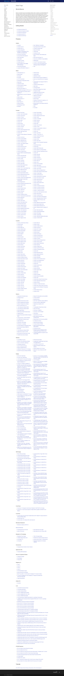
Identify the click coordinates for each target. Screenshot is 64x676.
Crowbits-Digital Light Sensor (38, 254)
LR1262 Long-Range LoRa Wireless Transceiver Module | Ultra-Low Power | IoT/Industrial (32, 618)
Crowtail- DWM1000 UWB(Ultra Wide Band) (41, 216)
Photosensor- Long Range (21, 323)
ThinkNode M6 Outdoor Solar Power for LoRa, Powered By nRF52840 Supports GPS (31, 638)
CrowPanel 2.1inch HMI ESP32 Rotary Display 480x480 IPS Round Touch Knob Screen (40, 482)
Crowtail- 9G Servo (20, 216)
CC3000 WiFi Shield (20, 83)
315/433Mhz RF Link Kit (21, 339)
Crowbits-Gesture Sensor (38, 265)
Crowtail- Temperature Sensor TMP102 (40, 198)
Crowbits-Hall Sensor (20, 260)
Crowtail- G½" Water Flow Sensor (39, 187)
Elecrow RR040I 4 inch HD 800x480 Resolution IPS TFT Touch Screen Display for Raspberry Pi (24, 437)
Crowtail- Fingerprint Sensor (21, 205)
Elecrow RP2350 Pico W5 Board (22, 572)
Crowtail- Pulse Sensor (21, 149)
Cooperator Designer (20, 556)
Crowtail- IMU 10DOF (37, 140)
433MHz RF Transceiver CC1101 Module (24, 349)
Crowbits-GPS (36, 272)
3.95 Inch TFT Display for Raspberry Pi (23, 363)
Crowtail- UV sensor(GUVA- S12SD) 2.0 (40, 128)
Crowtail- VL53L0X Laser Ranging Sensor (24, 177)
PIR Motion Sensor (20, 297)
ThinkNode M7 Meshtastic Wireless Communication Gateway (27, 640)
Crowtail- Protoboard (20, 160)
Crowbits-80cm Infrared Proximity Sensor (40, 279)
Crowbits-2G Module (37, 274)
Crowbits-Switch (20, 252)
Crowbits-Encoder (36, 232)
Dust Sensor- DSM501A (37, 310)
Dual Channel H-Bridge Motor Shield (23, 80)
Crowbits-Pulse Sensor (37, 233)
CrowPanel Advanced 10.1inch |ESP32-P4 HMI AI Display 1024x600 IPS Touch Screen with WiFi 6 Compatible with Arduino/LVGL (41, 502)
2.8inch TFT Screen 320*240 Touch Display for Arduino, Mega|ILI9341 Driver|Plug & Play (41, 424)
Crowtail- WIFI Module (37, 213)
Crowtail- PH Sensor (37, 129)
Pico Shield (35, 107)
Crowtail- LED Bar (20, 158)
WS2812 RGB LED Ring (21, 392)
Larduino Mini (36, 51)
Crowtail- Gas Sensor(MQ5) (21, 206)
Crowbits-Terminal (20, 271)
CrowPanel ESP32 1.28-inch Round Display (24, 485)
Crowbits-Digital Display (38, 269)
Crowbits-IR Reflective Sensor (22, 257)
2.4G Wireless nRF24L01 (21, 344)
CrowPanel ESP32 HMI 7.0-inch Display (23, 471)
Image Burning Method (21, 578)
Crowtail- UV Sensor (20, 117)
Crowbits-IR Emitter (20, 290)
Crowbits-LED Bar (36, 224)
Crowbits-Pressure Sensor (21, 266)
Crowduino (19, 45)
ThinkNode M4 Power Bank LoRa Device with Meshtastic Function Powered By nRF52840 (32, 632)
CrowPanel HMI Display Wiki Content (23, 455)
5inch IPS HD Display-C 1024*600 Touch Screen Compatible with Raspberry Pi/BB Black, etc (40, 436)
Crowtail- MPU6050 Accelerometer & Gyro (24, 183)
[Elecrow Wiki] (7, 1)
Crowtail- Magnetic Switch (21, 217)
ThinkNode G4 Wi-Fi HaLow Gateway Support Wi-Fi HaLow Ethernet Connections (30, 625)
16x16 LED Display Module (21, 429)
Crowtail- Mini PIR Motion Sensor (22, 172)
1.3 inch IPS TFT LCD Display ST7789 (23, 379)
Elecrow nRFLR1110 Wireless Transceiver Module (25, 603)
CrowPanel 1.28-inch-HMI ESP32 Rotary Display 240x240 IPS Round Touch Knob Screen (40, 474)
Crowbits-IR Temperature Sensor (39, 249)
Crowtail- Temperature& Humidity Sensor (24, 195)
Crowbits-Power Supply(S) (21, 277)
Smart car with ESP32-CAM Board (22, 342)
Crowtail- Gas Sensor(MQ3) (38, 163)
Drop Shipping (19, 558)
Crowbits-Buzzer (20, 224)
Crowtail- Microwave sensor (22, 146)
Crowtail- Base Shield (20, 112)
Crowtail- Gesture (36, 184)
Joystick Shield (36, 74)
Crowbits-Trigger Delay (21, 280)
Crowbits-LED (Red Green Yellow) (22, 222)
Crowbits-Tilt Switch (20, 249)
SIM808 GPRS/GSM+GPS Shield (39, 92)
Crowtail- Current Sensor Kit (38, 174)
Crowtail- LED (19, 121)
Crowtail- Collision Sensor (21, 214)
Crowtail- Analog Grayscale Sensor (39, 115)
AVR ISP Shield (36, 98)
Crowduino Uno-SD (20, 46)
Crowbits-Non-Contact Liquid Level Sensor (41, 285)
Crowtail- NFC (36, 131)
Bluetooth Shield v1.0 (20, 98)
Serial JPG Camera (37, 308)
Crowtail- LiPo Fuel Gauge (21, 171)
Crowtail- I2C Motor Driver (21, 157)
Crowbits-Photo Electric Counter (22, 258)
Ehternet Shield (19, 74)
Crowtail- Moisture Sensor (21, 188)
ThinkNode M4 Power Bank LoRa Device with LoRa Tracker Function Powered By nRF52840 (32, 634)
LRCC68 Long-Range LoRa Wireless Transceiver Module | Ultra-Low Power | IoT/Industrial (32, 619)
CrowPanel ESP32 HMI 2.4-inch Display (23, 464)
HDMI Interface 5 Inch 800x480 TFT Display (24, 394)
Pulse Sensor (36, 313)
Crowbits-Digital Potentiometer (39, 243)
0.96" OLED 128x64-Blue (21, 355)
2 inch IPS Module (37, 359)
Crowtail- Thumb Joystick (21, 118)
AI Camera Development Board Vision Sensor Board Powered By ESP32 (29, 654)
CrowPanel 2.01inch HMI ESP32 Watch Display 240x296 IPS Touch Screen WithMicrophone (40, 486)
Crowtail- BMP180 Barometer (38, 148)
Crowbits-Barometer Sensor (38, 252)
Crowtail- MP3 (36, 123)
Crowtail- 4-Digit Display (38, 173)
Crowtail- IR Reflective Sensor (22, 194)
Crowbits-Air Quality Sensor (38, 235)
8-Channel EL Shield (37, 90)
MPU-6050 (19, 328)
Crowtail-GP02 (36, 146)
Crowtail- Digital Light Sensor (22, 131)
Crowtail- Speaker (36, 121)
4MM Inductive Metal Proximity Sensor (23, 311)
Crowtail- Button (20, 120)
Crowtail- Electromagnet (37, 112)
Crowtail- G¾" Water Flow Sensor (39, 188)
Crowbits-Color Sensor (37, 261)
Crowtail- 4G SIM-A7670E (38, 217)
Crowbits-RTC (36, 263)
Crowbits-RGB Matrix (37, 257)
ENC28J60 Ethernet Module (38, 322)
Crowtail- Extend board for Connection (40, 176)
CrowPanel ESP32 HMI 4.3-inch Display (23, 468)
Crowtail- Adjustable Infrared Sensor (23, 208)
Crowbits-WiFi (36, 271)
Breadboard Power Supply (21, 536)
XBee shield (36, 86)
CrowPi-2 (18, 566)
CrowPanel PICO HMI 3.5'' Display (22, 482)
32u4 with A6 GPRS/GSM (21, 66)
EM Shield (19, 106)
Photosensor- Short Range (21, 322)
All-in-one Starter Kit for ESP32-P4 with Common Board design (27, 653)
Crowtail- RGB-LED (37, 160)
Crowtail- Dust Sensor (21, 137)
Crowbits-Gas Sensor (37, 230)
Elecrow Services (19, 527)
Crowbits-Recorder (20, 236)
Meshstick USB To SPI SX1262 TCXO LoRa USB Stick (26, 643)
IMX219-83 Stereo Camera (38, 101)
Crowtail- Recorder (37, 120)
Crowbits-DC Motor (20, 232)
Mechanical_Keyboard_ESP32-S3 (22, 524)
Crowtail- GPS (19, 132)
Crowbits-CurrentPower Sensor (39, 247)
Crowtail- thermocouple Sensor (39, 182)
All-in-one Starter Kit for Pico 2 (22, 649)
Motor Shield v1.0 (20, 101)
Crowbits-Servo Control (21, 268)
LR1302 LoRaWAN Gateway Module (23, 592)
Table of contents (52, 5)
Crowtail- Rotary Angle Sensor (22, 202)
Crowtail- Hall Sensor (20, 191)
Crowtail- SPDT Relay (20, 161)
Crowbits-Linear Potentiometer (22, 269)
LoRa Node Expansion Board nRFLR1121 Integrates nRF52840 (27, 609)
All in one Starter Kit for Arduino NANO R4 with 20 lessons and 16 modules (29, 660)
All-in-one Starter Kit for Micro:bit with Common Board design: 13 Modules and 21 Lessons (32, 651)
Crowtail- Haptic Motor (21, 166)
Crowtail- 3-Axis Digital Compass (22, 143)
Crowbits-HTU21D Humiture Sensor (39, 258)
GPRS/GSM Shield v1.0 (21, 72)
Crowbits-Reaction (20, 244)
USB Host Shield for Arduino (22, 85)
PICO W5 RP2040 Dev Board (22, 570)
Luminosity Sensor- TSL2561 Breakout (23, 317)
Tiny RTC (18, 299)
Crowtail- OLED (36, 162)
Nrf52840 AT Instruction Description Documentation (25, 601)
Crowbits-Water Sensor (21, 243)
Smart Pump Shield (20, 57)
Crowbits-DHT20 (36, 291)
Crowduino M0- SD (20, 48)
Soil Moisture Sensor (37, 328)
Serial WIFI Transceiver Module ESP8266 (24, 350)
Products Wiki (19, 559)
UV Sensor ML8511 (37, 297)
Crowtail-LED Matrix (37, 137)
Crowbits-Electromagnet (21, 230)
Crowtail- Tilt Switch (20, 126)
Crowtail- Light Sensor (21, 189)
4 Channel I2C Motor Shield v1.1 (39, 84)
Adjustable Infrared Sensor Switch (22, 300)
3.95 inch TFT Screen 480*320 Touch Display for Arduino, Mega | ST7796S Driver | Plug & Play (41, 428)
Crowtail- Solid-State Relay (21, 155)
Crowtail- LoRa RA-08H (37, 214)
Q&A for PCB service (20, 531)
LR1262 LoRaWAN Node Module (22, 595)
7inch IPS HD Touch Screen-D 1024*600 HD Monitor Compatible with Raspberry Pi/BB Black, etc (41, 444)
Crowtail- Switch (36, 117)
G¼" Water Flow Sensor (37, 320)
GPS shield (19, 77)
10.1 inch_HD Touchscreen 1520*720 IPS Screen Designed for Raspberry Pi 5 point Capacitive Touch (40, 448)
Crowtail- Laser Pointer (37, 168)
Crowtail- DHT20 (36, 139)
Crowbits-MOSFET (20, 233)
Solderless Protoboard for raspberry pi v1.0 (41, 100)
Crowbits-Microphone (20, 261)
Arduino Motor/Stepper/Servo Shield (40, 89)
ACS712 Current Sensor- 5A (21, 305)
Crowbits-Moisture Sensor (38, 289)
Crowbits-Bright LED (20, 227)
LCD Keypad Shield (37, 87)
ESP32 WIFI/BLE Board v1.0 (38, 57)
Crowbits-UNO (36, 277)
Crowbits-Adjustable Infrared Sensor (40, 280)
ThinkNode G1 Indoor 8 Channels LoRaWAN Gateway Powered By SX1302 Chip (30, 621)
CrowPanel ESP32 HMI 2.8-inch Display (23, 465)
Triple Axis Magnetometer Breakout (23, 302)
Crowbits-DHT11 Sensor (38, 229)
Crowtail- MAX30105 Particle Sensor (40, 202)
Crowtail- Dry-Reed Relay (21, 148)
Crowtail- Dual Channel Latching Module (40, 196)
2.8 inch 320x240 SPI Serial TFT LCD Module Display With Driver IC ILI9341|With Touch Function (41, 374)
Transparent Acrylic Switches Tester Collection (25, 546)
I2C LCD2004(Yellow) (20, 389)
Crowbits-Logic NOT (20, 285)
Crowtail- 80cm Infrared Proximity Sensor (40, 171)
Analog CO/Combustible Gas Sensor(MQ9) (41, 296)
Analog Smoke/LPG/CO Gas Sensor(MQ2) (40, 319)
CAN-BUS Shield (36, 72)
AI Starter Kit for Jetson (21, 657)
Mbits (34, 106)
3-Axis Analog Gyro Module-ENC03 (23, 330)
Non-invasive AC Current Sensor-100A (23, 333)
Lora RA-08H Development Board (22, 587)
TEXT (34, 66)
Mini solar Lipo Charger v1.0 (21, 88)
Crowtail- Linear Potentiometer (22, 114)
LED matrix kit (19, 540)
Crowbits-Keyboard (37, 244)
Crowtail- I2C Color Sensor (21, 213)
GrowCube (19, 583)
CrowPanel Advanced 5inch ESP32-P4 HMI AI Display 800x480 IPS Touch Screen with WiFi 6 (41, 490)
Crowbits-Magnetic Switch (21, 241)
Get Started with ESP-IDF (21, 34)
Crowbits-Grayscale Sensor (38, 236)
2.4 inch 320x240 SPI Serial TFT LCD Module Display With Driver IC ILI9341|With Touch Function (41, 370)
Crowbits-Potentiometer (21, 263)
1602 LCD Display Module (38, 536)
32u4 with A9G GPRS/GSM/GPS (22, 55)
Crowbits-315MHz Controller (22, 288)
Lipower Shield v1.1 (20, 86)
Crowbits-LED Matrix (37, 255)
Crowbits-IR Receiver (37, 227)
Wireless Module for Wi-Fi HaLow (39, 348)
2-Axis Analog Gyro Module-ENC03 (23, 308)
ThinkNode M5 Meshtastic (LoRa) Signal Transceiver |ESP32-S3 (27, 635)
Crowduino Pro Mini (37, 53)
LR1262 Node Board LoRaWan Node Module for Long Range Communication (29, 597)
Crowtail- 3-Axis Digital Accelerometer (40, 166)
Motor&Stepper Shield (21, 104)
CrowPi (18, 564)
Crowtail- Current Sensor (38, 159)
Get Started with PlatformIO (21, 32)
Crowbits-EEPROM (37, 268)
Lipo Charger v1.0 (20, 539)
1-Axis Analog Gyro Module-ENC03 (23, 307)
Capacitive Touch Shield (37, 95)
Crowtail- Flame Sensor (21, 200)
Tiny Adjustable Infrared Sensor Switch (40, 307)
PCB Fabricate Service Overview (22, 529)
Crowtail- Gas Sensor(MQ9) (21, 211)
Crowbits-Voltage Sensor (38, 246)
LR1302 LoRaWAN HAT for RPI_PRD (23, 594)
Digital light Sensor (20, 320)
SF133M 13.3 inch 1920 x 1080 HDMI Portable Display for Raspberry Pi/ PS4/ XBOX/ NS (24, 444)
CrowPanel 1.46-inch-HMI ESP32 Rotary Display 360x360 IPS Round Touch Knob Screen (40, 478)
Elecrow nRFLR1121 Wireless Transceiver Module (25, 604)
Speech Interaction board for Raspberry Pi (40, 77)
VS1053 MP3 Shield (37, 97)
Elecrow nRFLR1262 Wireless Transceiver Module (25, 606)
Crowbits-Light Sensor (21, 265)
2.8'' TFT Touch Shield (20, 79)
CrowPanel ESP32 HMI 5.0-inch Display (23, 470)
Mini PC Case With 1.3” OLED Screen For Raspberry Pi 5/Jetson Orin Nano (29, 573)
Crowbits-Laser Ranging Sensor (39, 260)
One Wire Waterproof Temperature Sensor (24, 325)
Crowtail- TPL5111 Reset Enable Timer (23, 168)
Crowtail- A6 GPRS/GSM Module (39, 211)
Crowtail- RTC (36, 152)
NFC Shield (19, 100)
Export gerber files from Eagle (38, 529)
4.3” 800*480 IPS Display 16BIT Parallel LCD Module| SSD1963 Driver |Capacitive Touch (40, 413)
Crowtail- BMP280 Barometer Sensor (23, 174)
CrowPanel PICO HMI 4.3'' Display (22, 483)
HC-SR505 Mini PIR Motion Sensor (23, 319)
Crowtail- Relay (19, 186)
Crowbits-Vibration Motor (21, 229)
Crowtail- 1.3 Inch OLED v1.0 (38, 134)
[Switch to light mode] (48, 1)
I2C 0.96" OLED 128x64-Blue (22, 357)
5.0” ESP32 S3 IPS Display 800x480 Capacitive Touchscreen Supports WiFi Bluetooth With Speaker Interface (40, 397)
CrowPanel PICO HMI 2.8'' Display (22, 480)
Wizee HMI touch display (21, 453)
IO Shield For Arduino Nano (38, 48)
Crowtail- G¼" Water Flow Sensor (39, 185)
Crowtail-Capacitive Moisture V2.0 (39, 205)
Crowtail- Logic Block (37, 132)
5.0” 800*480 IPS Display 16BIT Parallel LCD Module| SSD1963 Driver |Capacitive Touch (40, 417)
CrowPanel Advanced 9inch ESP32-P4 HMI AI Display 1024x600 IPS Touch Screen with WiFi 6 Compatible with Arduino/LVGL (41, 498)
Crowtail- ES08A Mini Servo (21, 140)
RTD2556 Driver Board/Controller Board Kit (41, 537)
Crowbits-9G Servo (37, 282)
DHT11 (35, 305)
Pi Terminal (19, 486)
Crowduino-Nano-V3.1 (20, 62)
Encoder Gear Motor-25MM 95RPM (39, 302)
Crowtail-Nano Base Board (21, 203)
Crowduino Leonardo (20, 60)
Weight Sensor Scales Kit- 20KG (22, 331)
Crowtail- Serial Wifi (37, 154)
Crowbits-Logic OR (20, 283)
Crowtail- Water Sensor (37, 165)
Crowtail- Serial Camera (37, 193)
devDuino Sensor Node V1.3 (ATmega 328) (41, 539)
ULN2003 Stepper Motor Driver (22, 537)
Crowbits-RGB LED (37, 222)
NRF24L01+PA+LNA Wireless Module (23, 341)
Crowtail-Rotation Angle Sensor (39, 204)
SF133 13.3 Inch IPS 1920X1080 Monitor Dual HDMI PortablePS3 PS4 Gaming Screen (24, 418)
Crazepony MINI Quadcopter (22, 551)
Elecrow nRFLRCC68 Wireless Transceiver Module (25, 607)
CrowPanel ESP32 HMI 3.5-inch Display (23, 467)
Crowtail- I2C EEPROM (37, 118)
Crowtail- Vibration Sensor (38, 114)
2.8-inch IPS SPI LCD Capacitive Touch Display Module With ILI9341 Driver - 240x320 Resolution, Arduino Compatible (40, 401)
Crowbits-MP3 (19, 235)
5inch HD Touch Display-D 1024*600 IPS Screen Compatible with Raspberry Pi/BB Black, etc (40, 440)
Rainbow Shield (19, 97)
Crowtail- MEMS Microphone (22, 169)
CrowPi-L (18, 567)
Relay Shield (19, 82)
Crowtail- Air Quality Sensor (21, 151)
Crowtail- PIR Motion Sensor (22, 141)
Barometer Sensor (36, 299)
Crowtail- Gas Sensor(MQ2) (21, 138)
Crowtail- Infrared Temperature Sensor (23, 129)
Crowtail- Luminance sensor (38, 195)
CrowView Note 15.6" (20, 518)
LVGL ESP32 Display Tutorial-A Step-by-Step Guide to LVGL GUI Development (28, 667)
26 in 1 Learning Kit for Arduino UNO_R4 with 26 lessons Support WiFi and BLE (30, 659)
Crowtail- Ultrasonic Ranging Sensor (39, 170)
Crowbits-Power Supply (21, 279)
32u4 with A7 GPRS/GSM (21, 54)
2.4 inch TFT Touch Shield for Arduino (40, 62)
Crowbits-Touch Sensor (21, 246)
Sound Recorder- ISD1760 (38, 314)
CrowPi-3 (18, 569)
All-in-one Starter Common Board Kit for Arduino (25, 648)
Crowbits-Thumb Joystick (38, 241)
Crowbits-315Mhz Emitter (21, 272)
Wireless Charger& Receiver (22, 347)
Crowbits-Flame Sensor (21, 254)
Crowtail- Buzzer (20, 123)
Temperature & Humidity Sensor (22, 296)
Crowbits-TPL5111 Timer (21, 238)
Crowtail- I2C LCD (20, 128)
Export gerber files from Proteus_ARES (40, 531)
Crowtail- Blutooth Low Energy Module (40, 149)
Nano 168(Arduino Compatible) (39, 45)
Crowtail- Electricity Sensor (38, 179)
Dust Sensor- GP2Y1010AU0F (38, 311)
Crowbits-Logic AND (20, 282)
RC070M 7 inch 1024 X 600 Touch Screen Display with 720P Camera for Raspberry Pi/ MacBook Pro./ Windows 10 (24, 366)
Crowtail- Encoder (20, 192)
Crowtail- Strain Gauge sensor (22, 175)
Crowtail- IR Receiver (37, 157)
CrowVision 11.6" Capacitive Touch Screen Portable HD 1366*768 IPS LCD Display (30, 508)
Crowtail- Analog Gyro (20, 197)
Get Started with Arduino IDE (22, 29)
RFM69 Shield (36, 60)
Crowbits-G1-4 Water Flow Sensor (39, 283)
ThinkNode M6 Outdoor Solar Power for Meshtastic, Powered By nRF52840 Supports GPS (32, 637)
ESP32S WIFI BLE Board (38, 339)
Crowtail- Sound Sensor (21, 115)
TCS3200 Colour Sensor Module (22, 334)
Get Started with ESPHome (21, 35)
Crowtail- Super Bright (20, 163)
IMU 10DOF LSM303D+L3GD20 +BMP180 (41, 300)
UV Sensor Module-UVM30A (38, 323)
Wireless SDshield (20, 103)
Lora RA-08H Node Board (21, 589)
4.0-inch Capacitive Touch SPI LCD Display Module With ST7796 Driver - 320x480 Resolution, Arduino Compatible (40, 409)
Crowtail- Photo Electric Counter (39, 177)
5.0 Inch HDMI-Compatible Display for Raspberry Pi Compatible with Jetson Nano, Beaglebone (24, 386)
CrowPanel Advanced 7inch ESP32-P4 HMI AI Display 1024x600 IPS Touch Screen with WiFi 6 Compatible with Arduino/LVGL (41, 494)
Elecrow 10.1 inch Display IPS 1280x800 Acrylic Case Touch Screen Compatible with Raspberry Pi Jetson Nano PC (24, 382)
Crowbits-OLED (36, 266)
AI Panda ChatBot (20, 656)
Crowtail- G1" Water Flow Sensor (39, 190)
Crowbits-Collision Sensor (21, 255)
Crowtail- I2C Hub (36, 126)
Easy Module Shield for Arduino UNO (40, 46)
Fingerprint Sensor (20, 313)
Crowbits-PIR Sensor (20, 247)
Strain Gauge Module (20, 310)
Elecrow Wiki (6, 5)
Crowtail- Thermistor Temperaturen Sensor (40, 151)
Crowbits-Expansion (20, 274)
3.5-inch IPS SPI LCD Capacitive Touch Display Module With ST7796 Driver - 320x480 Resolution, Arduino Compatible (40, 405)
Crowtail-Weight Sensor (21, 181)
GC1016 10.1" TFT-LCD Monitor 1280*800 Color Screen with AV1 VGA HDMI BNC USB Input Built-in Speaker (41, 357)
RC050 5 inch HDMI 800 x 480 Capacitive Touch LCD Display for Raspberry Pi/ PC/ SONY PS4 (24, 399)
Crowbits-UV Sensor (37, 238)
